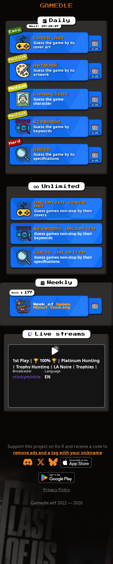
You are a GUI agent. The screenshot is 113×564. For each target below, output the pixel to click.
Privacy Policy (56, 490)
